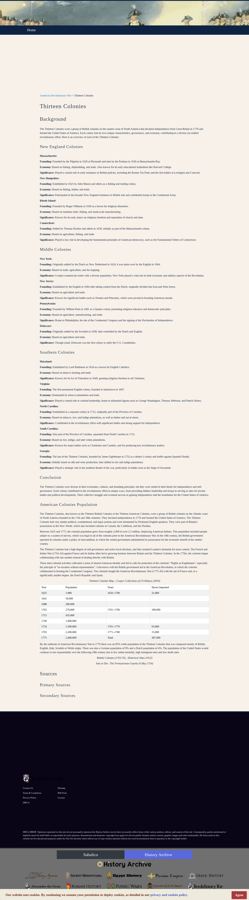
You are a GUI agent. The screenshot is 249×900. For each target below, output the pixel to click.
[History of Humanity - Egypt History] (124, 875)
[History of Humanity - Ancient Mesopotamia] (84, 875)
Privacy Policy (29, 797)
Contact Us (28, 788)
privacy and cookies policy (168, 895)
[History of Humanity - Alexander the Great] (43, 886)
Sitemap (61, 788)
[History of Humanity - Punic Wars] (124, 886)
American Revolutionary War (55, 95)
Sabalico (90, 854)
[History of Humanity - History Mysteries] (43, 875)
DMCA (26, 802)
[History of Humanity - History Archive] (124, 864)
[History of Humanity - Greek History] (205, 875)
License (61, 797)
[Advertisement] (124, 66)
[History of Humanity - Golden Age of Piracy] (165, 886)
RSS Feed (62, 793)
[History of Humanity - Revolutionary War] (205, 886)
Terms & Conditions (32, 793)
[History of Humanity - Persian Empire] (165, 875)
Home (31, 30)
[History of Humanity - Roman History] (84, 886)
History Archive (158, 854)
